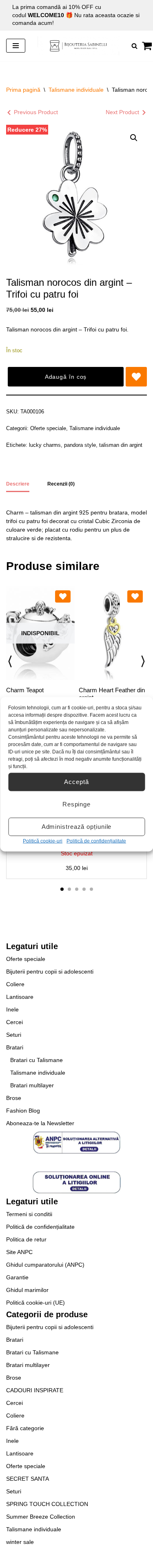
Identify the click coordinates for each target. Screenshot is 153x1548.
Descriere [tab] (17, 484)
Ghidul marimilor (27, 1290)
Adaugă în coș (66, 376)
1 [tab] (62, 889)
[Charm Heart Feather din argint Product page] (113, 633)
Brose (13, 1098)
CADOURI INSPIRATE (34, 1390)
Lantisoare (19, 997)
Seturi (13, 1034)
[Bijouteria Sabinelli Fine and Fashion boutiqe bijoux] (78, 45)
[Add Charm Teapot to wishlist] (63, 596)
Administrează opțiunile (77, 826)
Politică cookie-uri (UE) (35, 1302)
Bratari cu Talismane (36, 1060)
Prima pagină (23, 89)
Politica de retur (26, 1239)
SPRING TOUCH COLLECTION (47, 1504)
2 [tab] (69, 889)
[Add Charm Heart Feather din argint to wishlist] (135, 596)
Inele (12, 1009)
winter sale (20, 1542)
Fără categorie (25, 1428)
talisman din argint (120, 445)
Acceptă (76, 781)
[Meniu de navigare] (15, 46)
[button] (133, 137)
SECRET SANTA (27, 1478)
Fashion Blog (23, 1110)
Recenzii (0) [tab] (61, 484)
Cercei (14, 1022)
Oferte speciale (48, 428)
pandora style (80, 445)
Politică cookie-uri (42, 841)
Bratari (14, 1047)
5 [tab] (91, 889)
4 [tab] (84, 889)
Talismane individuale (76, 89)
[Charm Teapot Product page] (40, 633)
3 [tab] (76, 889)
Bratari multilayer (32, 1085)
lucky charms (45, 445)
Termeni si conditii (29, 1214)
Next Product (122, 112)
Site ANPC (19, 1252)
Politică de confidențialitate (96, 841)
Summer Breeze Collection (40, 1516)
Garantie (17, 1277)
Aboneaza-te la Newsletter (40, 1123)
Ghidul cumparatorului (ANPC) (45, 1264)
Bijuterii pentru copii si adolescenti (49, 971)
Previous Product (36, 112)
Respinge (76, 804)
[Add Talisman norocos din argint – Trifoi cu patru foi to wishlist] (136, 376)
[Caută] (134, 46)
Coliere (15, 984)
